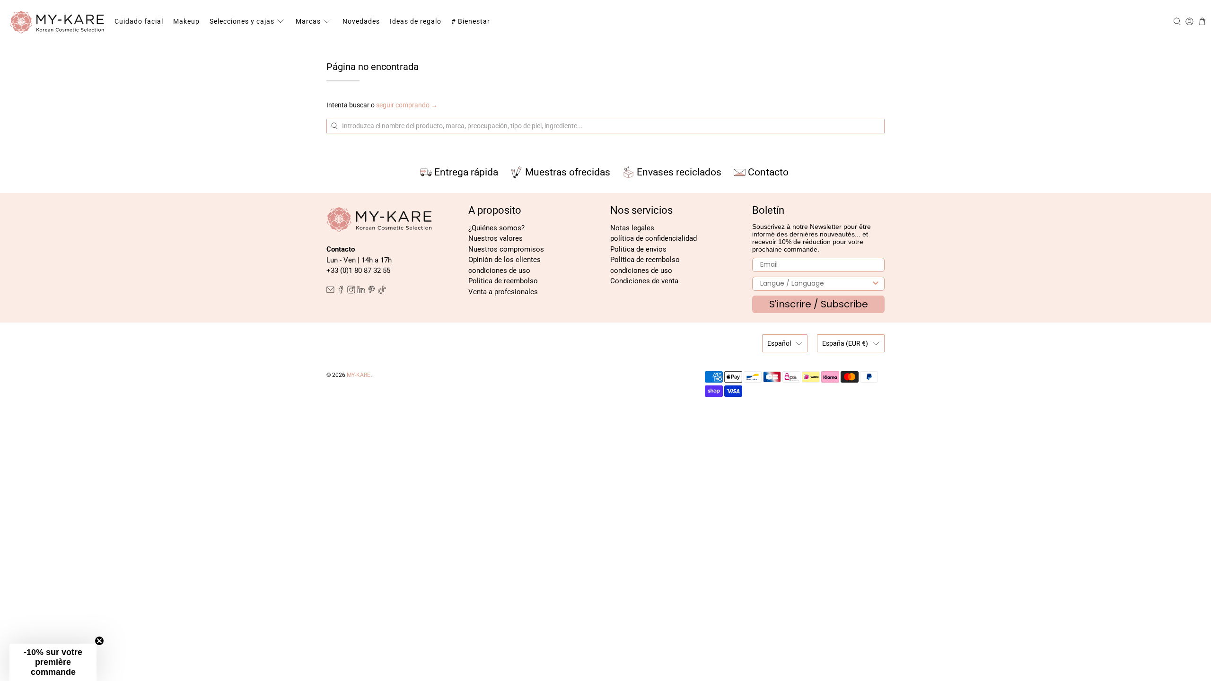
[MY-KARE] (57, 21)
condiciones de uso (499, 270)
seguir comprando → (407, 105)
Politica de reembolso (503, 281)
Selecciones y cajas (242, 21)
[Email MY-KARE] (330, 291)
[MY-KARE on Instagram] (351, 291)
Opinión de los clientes (504, 259)
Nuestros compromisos (506, 249)
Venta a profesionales (503, 292)
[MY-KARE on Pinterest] (372, 291)
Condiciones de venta (644, 281)
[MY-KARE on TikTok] (382, 291)
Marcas (308, 21)
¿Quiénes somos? (496, 228)
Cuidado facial (138, 21)
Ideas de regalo (415, 21)
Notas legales (632, 228)
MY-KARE (358, 375)
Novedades (361, 21)
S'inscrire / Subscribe (818, 304)
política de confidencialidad (653, 238)
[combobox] (815, 283)
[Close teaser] (99, 641)
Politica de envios (638, 249)
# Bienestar (470, 21)
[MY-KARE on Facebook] (341, 291)
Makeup (186, 21)
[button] (53, 662)
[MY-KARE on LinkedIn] (361, 291)
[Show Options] (875, 283)
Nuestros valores (495, 238)
